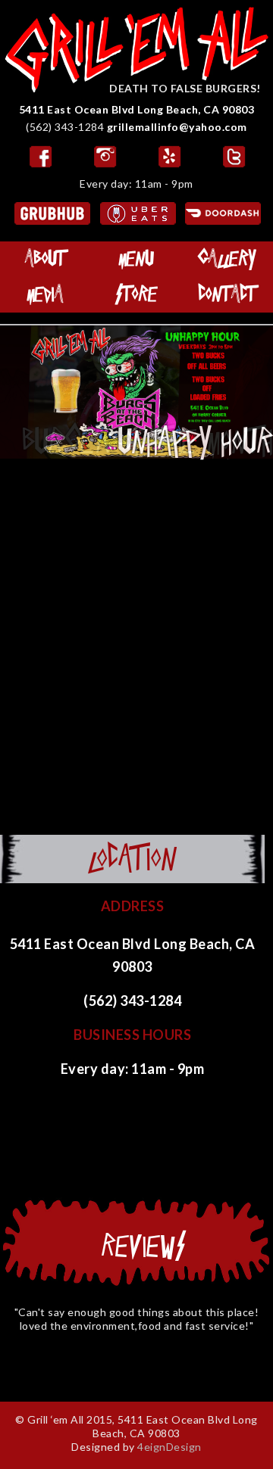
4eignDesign (169, 1446)
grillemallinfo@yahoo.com (177, 126)
